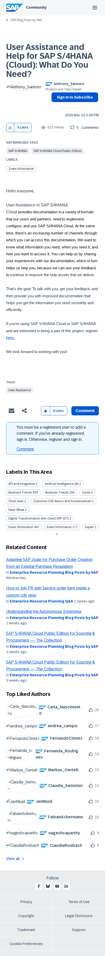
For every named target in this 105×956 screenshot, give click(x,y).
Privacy (26, 902)
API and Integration (21, 484)
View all (13, 858)
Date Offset (16, 510)
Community (36, 7)
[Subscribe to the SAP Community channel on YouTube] (57, 886)
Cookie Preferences (26, 944)
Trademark (26, 930)
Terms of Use (78, 902)
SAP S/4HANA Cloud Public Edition (58, 151)
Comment (25, 449)
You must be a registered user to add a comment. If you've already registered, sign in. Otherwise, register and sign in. (51, 433)
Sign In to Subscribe (75, 97)
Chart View (15, 501)
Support (79, 930)
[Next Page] (56, 534)
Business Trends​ (57, 492)
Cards (86, 492)
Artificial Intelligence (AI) (61, 484)
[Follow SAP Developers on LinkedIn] (66, 886)
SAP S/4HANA (17, 151)
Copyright (26, 916)
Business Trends (20, 492)
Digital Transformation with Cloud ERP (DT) (38, 518)
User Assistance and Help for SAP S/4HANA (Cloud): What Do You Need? (49, 61)
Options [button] (54, 106)
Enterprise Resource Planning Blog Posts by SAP (54, 572)
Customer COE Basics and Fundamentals (62, 501)
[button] (10, 127)
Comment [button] (85, 411)
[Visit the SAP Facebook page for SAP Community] (39, 886)
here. (10, 338)
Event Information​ (59, 527)
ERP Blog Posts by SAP (26, 20)
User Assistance (19, 390)
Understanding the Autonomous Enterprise (44, 611)
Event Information (21, 169)
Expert (89, 527)
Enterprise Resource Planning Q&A (41, 601)
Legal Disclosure (79, 916)
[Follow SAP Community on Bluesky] (48, 886)
